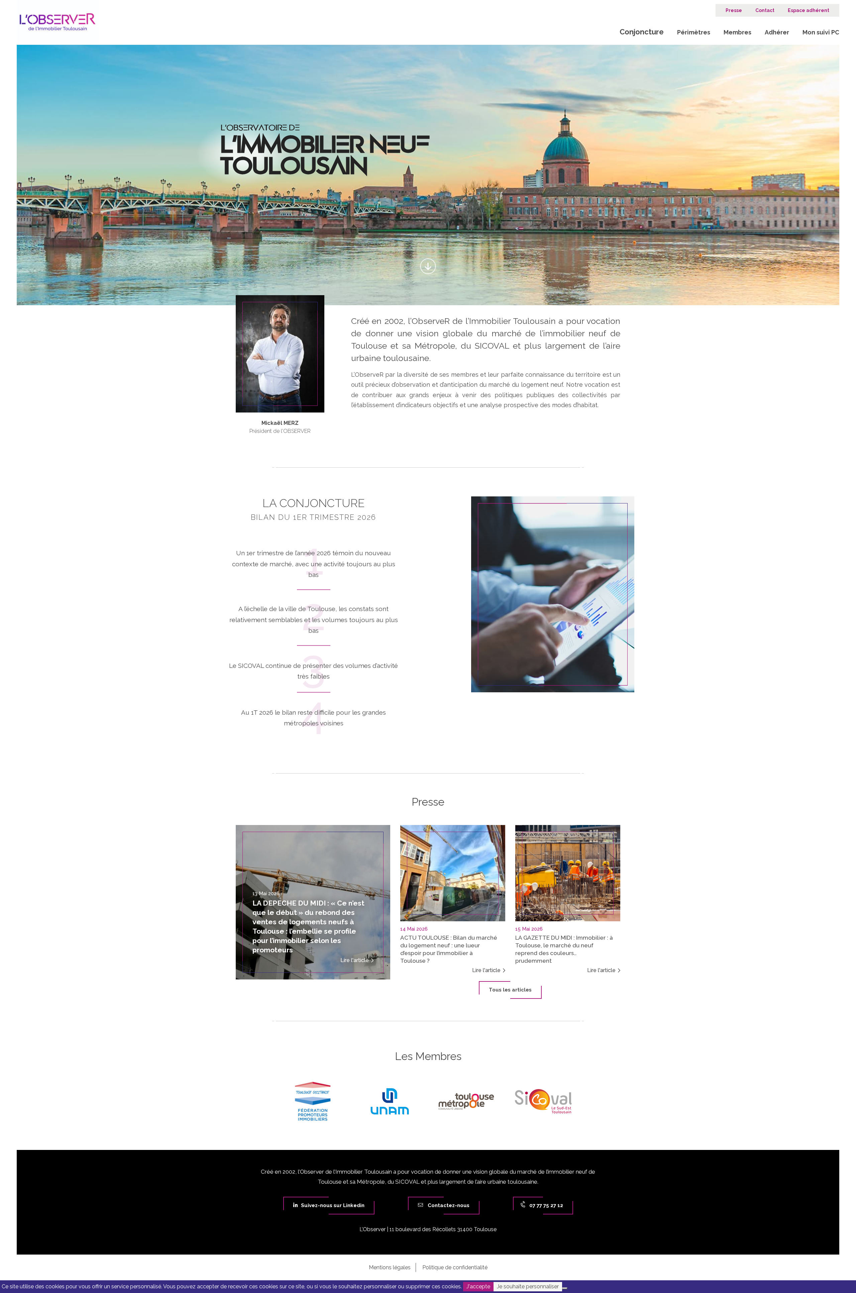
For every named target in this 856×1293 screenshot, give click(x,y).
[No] (564, 1288)
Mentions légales (390, 1267)
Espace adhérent (808, 10)
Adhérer (777, 32)
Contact (764, 10)
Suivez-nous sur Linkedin (332, 1205)
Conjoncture (642, 31)
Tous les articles (510, 990)
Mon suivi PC (820, 32)
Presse (734, 10)
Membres (737, 32)
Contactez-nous (447, 1205)
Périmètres (693, 32)
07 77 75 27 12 (545, 1205)
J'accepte (478, 1286)
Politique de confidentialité (455, 1267)
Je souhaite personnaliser (528, 1286)
